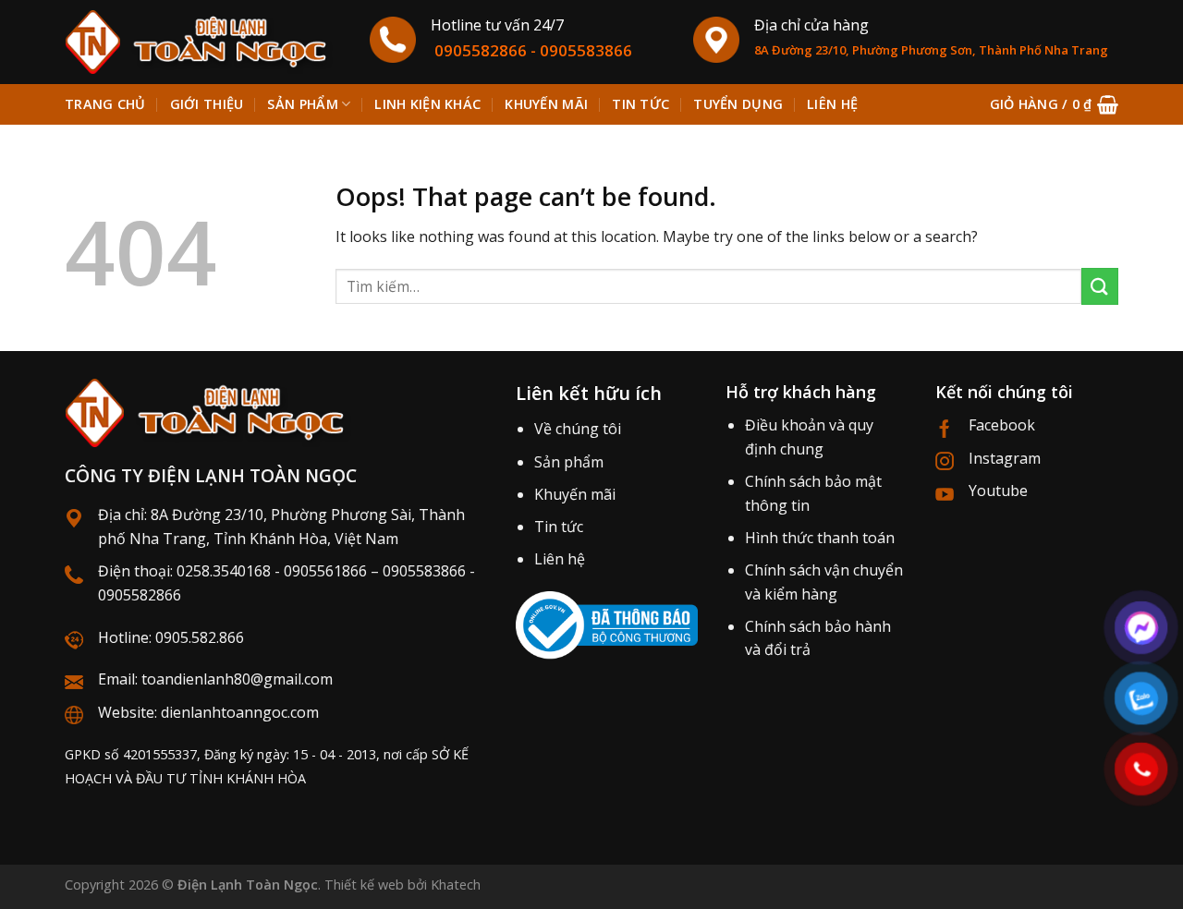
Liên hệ (832, 104)
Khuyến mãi (546, 104)
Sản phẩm (302, 104)
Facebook (1002, 425)
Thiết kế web (364, 884)
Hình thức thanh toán (820, 537)
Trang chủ (105, 104)
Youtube (998, 490)
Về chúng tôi (577, 428)
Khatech (456, 884)
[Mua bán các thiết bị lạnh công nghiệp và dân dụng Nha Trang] (203, 42)
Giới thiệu (207, 104)
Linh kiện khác (427, 104)
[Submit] (1099, 286)
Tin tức (640, 104)
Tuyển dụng (738, 104)
